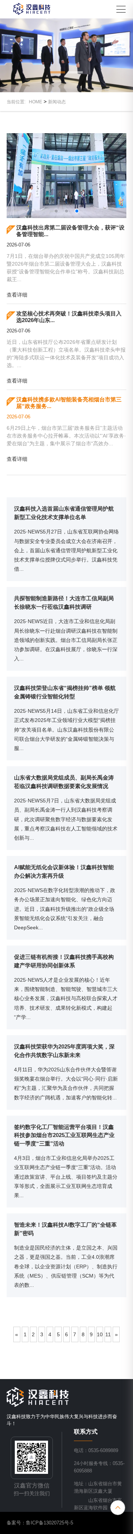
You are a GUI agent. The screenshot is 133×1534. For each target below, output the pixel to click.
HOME (35, 101)
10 (100, 1334)
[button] (57, 72)
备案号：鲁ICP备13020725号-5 (40, 1523)
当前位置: (18, 101)
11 (108, 1334)
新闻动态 (57, 101)
